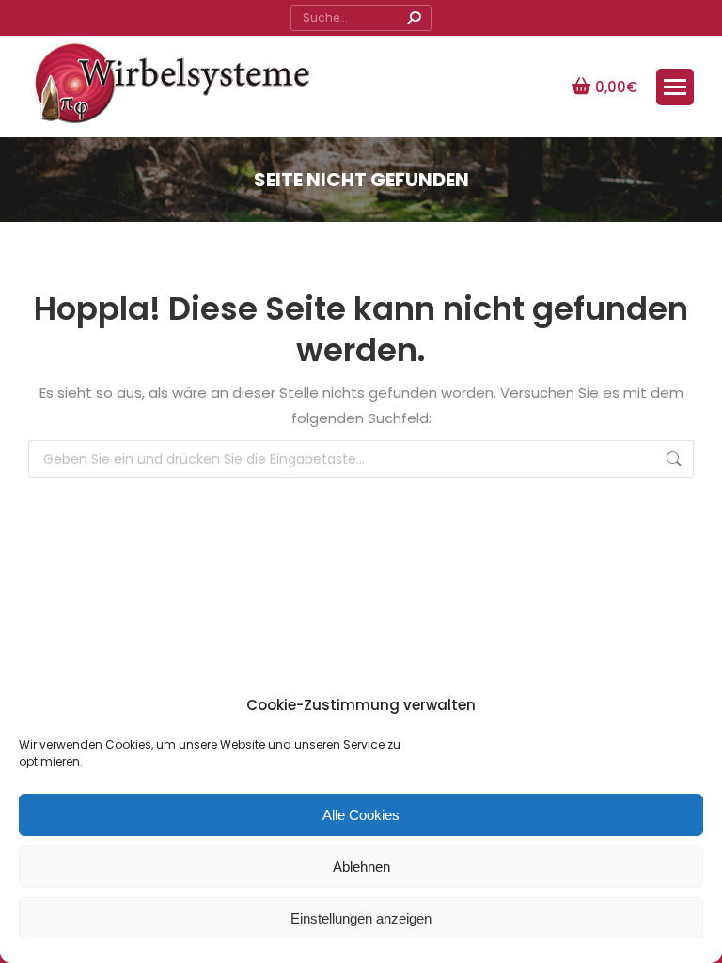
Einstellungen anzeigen (361, 918)
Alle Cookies (361, 815)
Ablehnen (361, 867)
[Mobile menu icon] (675, 87)
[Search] (413, 18)
